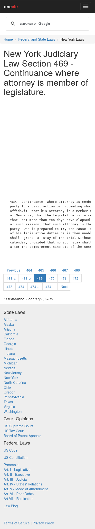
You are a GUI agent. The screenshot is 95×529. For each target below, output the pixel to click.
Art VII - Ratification (18, 498)
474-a (34, 286)
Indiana (9, 353)
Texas (8, 401)
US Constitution (16, 457)
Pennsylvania (14, 396)
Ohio (7, 387)
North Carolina (15, 382)
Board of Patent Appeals (22, 435)
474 (21, 286)
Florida (9, 338)
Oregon (9, 392)
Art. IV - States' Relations (23, 484)
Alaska (9, 324)
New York (11, 377)
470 (52, 278)
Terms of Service (17, 523)
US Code (11, 450)
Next (64, 286)
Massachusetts (15, 358)
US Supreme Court (18, 425)
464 (29, 270)
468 (77, 270)
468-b (26, 278)
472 (75, 278)
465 (41, 270)
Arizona (9, 329)
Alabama (10, 319)
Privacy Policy (43, 523)
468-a (11, 278)
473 (9, 286)
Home (8, 39)
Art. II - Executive (17, 474)
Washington (13, 411)
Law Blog (11, 505)
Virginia (9, 406)
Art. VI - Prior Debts (19, 493)
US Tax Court (14, 430)
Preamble (11, 464)
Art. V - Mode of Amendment (26, 488)
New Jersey (13, 372)
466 (53, 270)
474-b (50, 286)
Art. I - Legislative (17, 469)
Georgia (10, 343)
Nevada (10, 367)
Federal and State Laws (36, 39)
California (11, 334)
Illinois (8, 348)
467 (65, 270)
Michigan (11, 363)
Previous (13, 270)
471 (63, 278)
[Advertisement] (47, 147)
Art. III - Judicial (16, 479)
